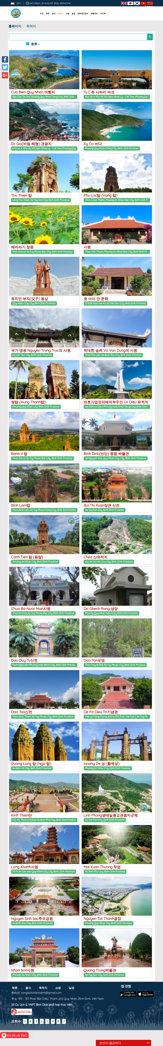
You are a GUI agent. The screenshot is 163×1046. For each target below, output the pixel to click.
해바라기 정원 (22, 247)
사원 (87, 247)
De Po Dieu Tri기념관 (101, 712)
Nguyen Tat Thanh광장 (102, 918)
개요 (42, 13)
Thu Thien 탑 (21, 195)
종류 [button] (34, 44)
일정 (73, 13)
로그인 (150, 6)
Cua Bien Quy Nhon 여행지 (33, 92)
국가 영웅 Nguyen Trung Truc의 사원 (41, 350)
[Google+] (5, 75)
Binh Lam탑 (20, 505)
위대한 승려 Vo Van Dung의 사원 (110, 350)
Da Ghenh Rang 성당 (101, 608)
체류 (47, 13)
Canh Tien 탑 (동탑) (27, 557)
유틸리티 (94, 13)
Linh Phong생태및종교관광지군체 (111, 815)
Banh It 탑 (19, 453)
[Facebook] (5, 59)
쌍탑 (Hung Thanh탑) (28, 402)
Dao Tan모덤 (94, 660)
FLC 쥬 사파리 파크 (99, 92)
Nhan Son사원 (22, 970)
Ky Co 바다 (93, 143)
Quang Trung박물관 (100, 970)
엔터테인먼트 (83, 13)
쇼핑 (67, 13)
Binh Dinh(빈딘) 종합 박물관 (106, 453)
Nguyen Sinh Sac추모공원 (32, 918)
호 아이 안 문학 (96, 298)
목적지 (60, 13)
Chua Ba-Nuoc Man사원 (30, 608)
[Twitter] (5, 67)
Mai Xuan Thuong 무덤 (102, 867)
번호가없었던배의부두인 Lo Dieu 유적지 (116, 402)
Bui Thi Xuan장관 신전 (101, 505)
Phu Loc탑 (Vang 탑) (100, 195)
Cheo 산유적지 (96, 557)
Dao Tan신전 (21, 712)
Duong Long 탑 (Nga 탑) (31, 763)
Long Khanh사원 (24, 867)
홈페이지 (15, 26)
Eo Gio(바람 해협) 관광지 (31, 143)
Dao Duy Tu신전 (24, 660)
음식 (53, 13)
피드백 (103, 13)
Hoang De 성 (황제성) (101, 763)
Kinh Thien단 (21, 815)
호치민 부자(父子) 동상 (29, 298)
